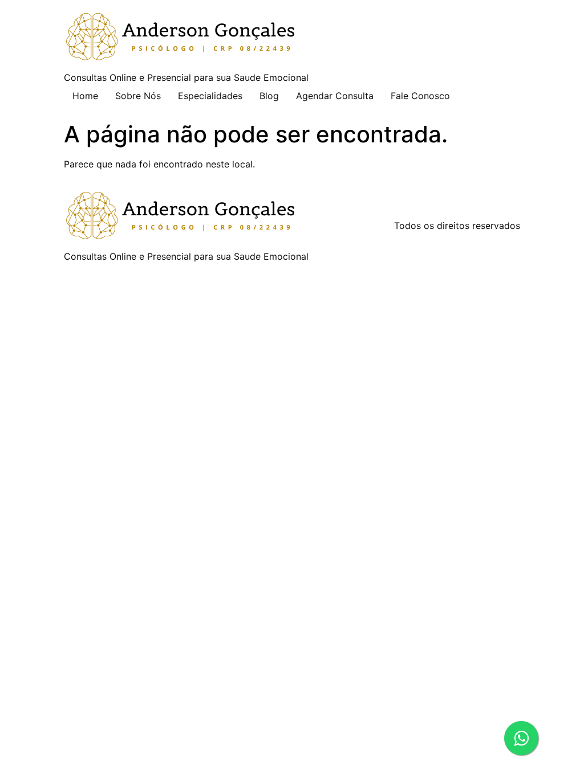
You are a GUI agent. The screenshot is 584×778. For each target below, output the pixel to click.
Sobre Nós (138, 95)
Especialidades (210, 95)
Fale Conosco (420, 95)
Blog (269, 95)
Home (85, 95)
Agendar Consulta (335, 95)
